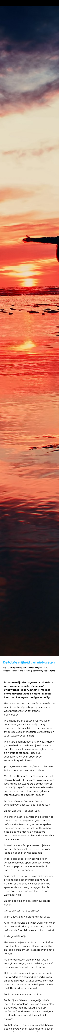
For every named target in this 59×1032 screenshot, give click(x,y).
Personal (7, 671)
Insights (38, 667)
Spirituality (38, 671)
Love (45, 667)
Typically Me (49, 671)
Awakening (28, 667)
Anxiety (18, 667)
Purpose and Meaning (22, 671)
